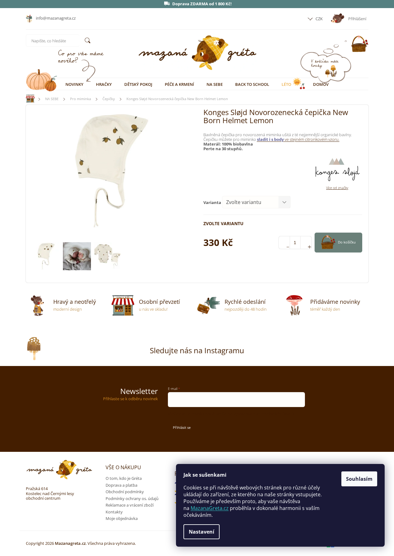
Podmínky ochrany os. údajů (132, 498)
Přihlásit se (182, 427)
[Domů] (27, 98)
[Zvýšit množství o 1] (306, 242)
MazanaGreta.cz (210, 508)
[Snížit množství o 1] (284, 242)
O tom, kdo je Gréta (124, 478)
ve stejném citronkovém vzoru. (298, 139)
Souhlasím (359, 478)
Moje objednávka (122, 518)
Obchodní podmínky (125, 491)
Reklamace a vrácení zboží (130, 505)
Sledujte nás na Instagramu (197, 350)
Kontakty (114, 512)
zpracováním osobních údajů (264, 414)
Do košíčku (347, 242)
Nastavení (201, 531)
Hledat (87, 40)
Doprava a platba (121, 485)
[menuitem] (74, 84)
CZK (319, 18)
